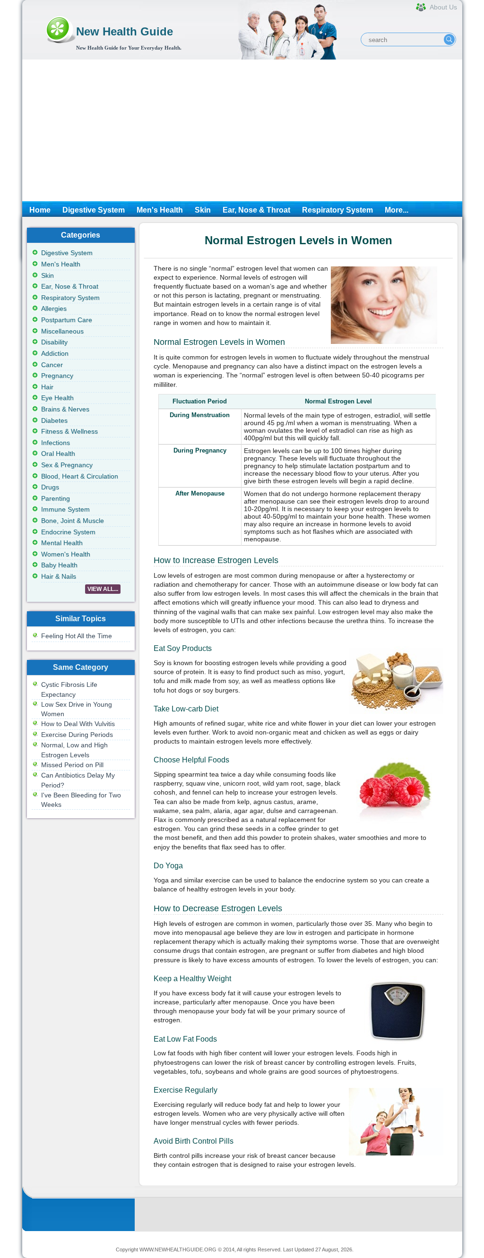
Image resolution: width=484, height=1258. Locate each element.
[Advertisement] (242, 130)
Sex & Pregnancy (67, 465)
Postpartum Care (66, 320)
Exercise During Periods (77, 734)
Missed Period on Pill (72, 765)
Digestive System (93, 210)
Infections (55, 442)
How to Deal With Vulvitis (78, 723)
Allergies (54, 308)
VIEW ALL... (102, 589)
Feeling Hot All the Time (76, 636)
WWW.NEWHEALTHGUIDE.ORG (177, 1249)
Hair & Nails (58, 576)
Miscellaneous (62, 331)
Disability (54, 342)
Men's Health (160, 210)
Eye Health (57, 398)
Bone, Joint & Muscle (72, 520)
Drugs (50, 487)
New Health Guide (124, 31)
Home (40, 210)
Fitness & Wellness (69, 431)
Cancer (52, 364)
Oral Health (58, 453)
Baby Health (59, 565)
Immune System (65, 509)
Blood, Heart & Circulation (79, 476)
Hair (47, 387)
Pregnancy (57, 375)
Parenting (55, 498)
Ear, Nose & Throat (256, 210)
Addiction (55, 353)
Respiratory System (337, 210)
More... (396, 210)
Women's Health (65, 554)
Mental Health (62, 543)
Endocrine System (68, 532)
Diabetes (54, 420)
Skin (203, 210)
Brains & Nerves (65, 409)
